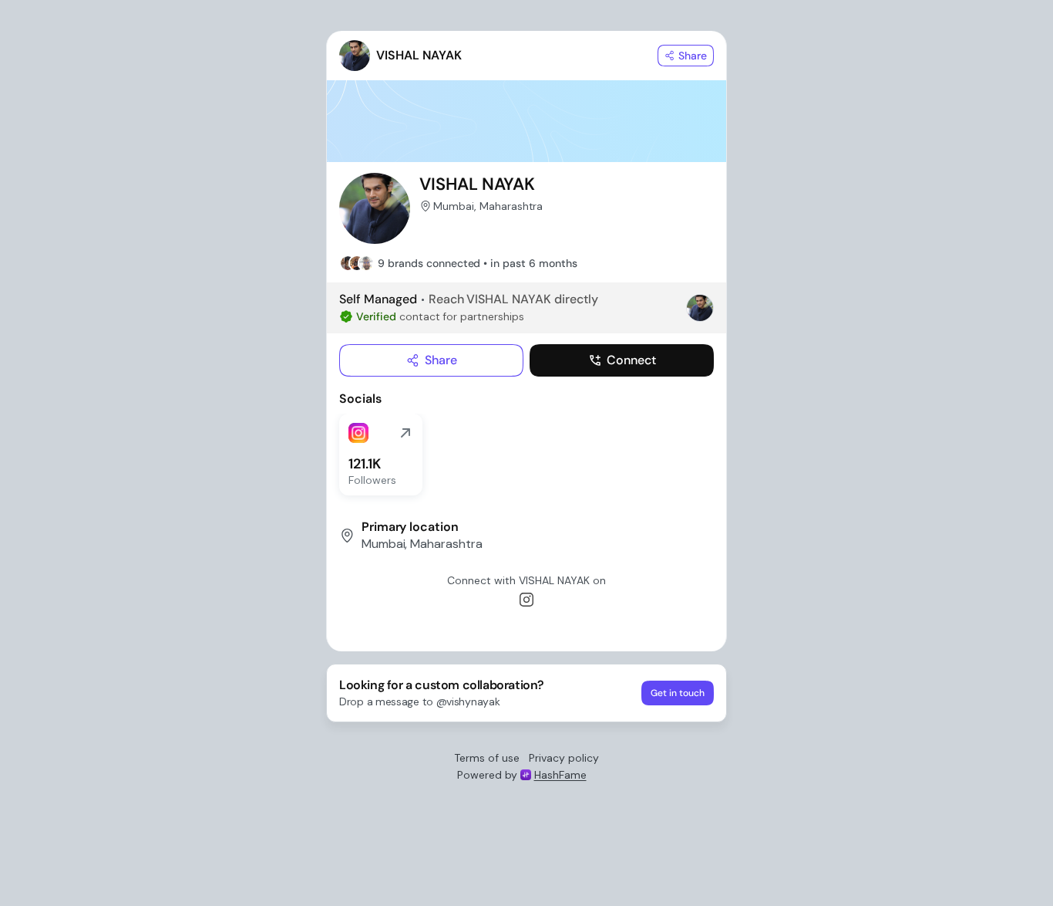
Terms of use (487, 758)
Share (441, 360)
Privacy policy (564, 758)
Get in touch (678, 693)
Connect (631, 360)
